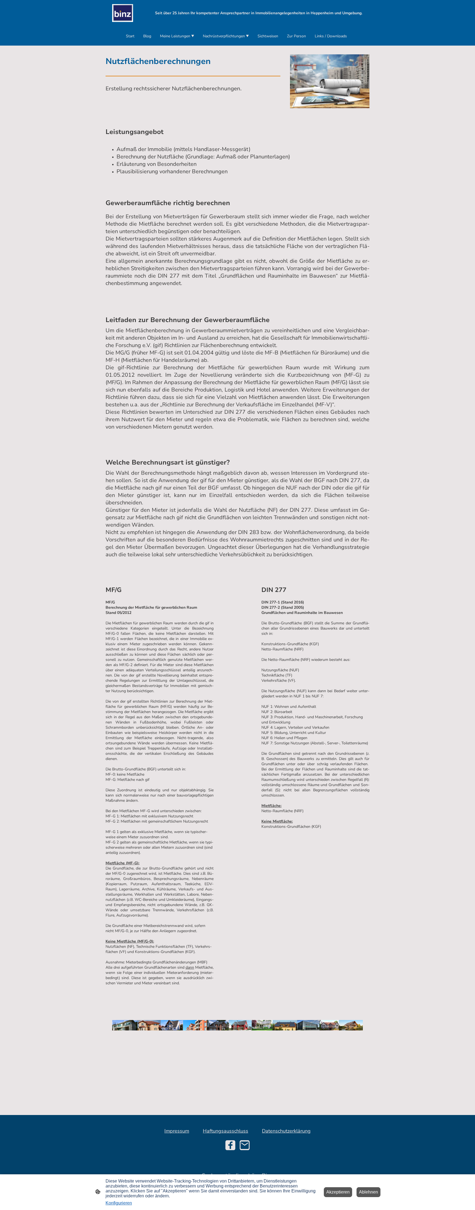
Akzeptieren (338, 1192)
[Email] (245, 1145)
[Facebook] (230, 1145)
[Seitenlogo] (122, 13)
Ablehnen (368, 1192)
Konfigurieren (119, 1203)
